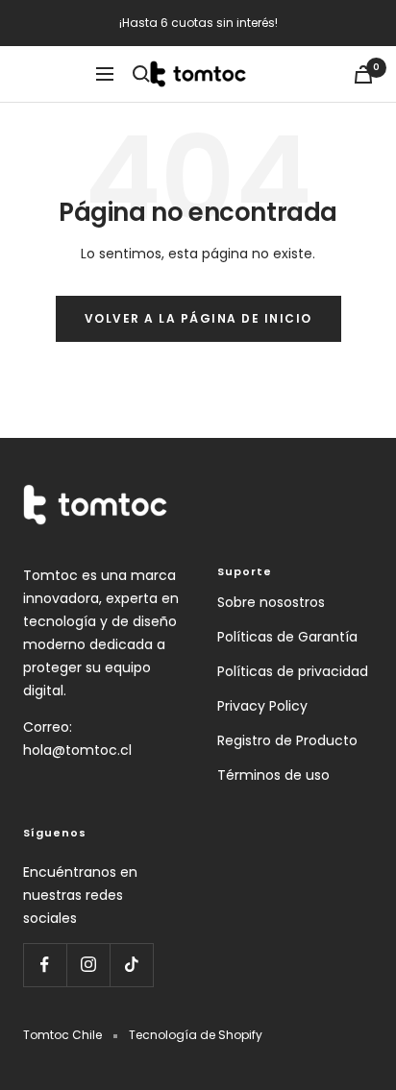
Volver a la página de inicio (198, 318)
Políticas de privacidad (292, 671)
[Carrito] (363, 74)
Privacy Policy (262, 705)
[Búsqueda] (141, 74)
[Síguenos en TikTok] (131, 964)
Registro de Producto (287, 740)
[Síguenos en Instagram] (88, 964)
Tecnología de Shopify (195, 1035)
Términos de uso (273, 775)
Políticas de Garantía (287, 636)
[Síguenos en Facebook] (44, 964)
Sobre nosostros (271, 602)
